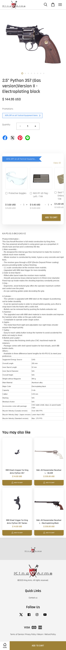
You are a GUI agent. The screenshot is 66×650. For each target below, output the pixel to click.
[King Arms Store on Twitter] (21, 616)
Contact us (33, 598)
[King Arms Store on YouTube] (45, 616)
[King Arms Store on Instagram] (37, 616)
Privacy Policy (30, 634)
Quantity (6, 124)
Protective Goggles (17, 193)
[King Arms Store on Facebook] (29, 616)
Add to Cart (51, 217)
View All (57, 162)
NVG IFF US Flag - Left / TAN (41, 195)
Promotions (7, 108)
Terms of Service (17, 634)
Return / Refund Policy (46, 634)
